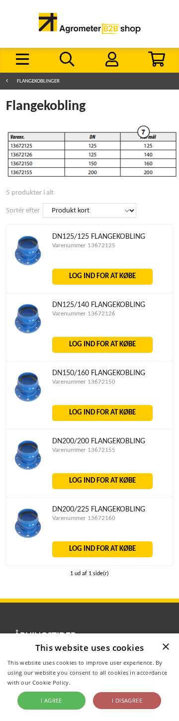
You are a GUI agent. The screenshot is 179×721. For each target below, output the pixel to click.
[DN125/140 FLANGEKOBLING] (28, 334)
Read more (86, 682)
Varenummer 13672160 (83, 518)
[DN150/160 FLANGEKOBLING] (28, 402)
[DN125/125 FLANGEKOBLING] (28, 266)
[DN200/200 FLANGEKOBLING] (28, 470)
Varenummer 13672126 (83, 313)
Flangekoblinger (38, 81)
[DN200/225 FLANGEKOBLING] (28, 538)
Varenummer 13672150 (83, 382)
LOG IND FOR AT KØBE (102, 276)
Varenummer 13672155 (83, 450)
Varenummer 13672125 (83, 245)
